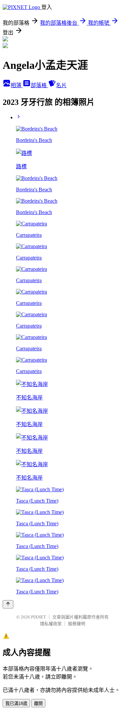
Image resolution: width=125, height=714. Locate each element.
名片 (61, 85)
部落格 (39, 85)
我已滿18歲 (16, 703)
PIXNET (38, 616)
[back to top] (8, 604)
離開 (38, 703)
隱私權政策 (51, 623)
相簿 (17, 85)
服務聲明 (76, 623)
